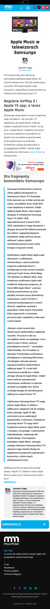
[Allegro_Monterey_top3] (25, 170)
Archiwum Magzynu (12, 574)
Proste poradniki (11, 571)
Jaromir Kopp (25, 67)
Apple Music (36, 152)
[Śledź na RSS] (30, 588)
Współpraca (9, 567)
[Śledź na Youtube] (47, 7)
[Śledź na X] (39, 7)
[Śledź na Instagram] (43, 7)
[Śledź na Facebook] (35, 7)
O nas (6, 564)
